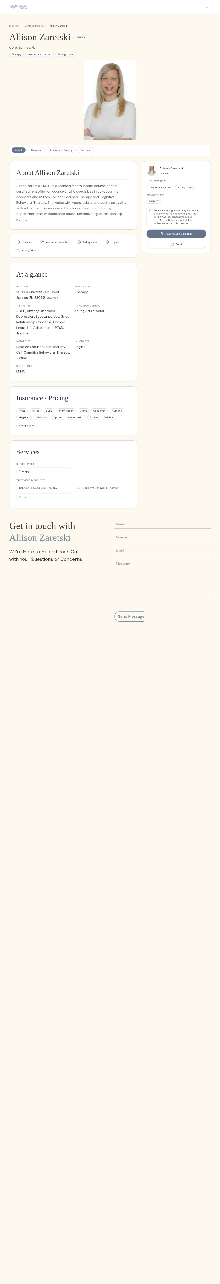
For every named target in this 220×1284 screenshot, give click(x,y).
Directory (14, 25)
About (18, 150)
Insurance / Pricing (61, 150)
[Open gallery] (110, 100)
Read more (22, 220)
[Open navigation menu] (207, 7)
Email (179, 244)
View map (52, 297)
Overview (36, 150)
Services (85, 150)
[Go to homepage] (18, 7)
